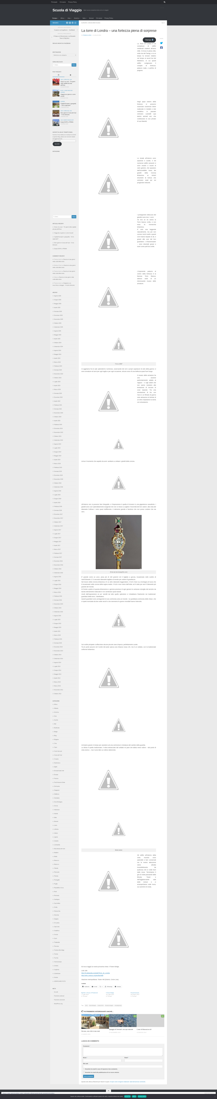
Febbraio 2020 (58, 424)
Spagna (56, 919)
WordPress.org (58, 1003)
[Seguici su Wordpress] (73, 23)
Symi (55, 938)
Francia (56, 778)
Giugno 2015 (57, 623)
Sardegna (56, 899)
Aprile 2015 (57, 631)
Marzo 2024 (57, 362)
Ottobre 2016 (57, 569)
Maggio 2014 (57, 674)
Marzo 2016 (57, 592)
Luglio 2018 (57, 494)
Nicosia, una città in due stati (90, 1031)
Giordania (56, 798)
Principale (54, 2)
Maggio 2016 (57, 588)
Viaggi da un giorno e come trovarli (63, 233)
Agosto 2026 (57, 296)
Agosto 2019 (57, 444)
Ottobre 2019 (57, 436)
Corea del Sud (67, 79)
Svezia (56, 934)
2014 (86, 1005)
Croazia (56, 759)
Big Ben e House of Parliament (89, 992)
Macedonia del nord (59, 848)
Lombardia (57, 844)
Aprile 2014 (57, 678)
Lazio (55, 825)
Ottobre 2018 (57, 483)
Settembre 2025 (58, 327)
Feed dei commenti (59, 999)
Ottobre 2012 (57, 693)
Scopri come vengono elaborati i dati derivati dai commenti (127, 1081)
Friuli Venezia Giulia (59, 782)
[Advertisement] (64, 185)
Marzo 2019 (57, 463)
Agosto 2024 (57, 350)
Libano (56, 833)
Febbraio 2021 (58, 405)
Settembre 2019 (58, 440)
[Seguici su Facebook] (67, 23)
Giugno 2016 (57, 584)
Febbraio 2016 (58, 596)
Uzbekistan (57, 973)
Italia (84, 18)
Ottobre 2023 (57, 377)
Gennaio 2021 (58, 409)
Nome (85, 1057)
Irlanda (56, 813)
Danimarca (57, 763)
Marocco (56, 860)
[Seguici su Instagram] (75, 23)
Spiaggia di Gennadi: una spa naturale (121, 1029)
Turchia (56, 958)
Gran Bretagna (94, 23)
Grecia (56, 805)
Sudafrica (56, 930)
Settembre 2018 (58, 487)
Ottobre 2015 (57, 608)
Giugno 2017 (57, 537)
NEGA (134, 1096)
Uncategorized (118, 1005)
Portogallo (57, 880)
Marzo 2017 (57, 549)
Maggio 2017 (57, 541)
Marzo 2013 (57, 686)
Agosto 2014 (57, 662)
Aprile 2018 (57, 502)
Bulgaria (56, 739)
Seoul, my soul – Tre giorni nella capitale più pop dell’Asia (68, 83)
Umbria (56, 965)
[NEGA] (215, 1096)
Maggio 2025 (57, 335)
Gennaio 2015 (58, 643)
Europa (54, 18)
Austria (56, 720)
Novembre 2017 (58, 518)
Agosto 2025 (57, 331)
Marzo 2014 (57, 682)
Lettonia (56, 829)
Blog (62, 90)
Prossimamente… (135, 992)
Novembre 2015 (58, 604)
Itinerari (91, 18)
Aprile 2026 (57, 307)
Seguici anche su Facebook (61, 43)
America (76, 18)
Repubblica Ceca (59, 887)
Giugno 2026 (57, 299)
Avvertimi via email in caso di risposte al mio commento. (101, 1069)
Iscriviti (57, 144)
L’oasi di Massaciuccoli (144, 1029)
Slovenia (56, 915)
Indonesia (56, 809)
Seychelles (57, 903)
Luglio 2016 (57, 580)
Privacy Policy (72, 2)
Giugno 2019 (57, 452)
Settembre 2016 (58, 572)
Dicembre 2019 (58, 428)
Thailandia (57, 942)
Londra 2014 (100, 1005)
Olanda (56, 868)
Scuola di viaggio (109, 1005)
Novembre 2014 (58, 650)
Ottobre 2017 (57, 522)
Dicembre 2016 (58, 561)
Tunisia (56, 954)
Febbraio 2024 (58, 366)
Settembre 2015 (58, 611)
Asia (69, 18)
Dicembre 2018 (58, 475)
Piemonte (56, 872)
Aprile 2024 (57, 358)
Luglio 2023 (57, 381)
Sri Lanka (56, 922)
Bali (55, 724)
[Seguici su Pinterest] (70, 23)
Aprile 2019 (57, 459)
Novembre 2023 (58, 374)
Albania (56, 708)
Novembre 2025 (58, 319)
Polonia (56, 876)
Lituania (56, 841)
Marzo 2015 (57, 635)
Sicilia (55, 907)
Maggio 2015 (57, 627)
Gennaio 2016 (58, 600)
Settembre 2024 (58, 346)
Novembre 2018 (58, 479)
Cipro (55, 747)
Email (126, 1057)
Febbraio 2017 (58, 553)
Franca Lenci (87, 35)
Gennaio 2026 (58, 311)
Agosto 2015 (57, 615)
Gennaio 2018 (58, 510)
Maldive (56, 852)
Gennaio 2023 (58, 393)
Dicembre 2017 (58, 514)
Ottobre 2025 (57, 323)
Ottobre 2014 (57, 654)
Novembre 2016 (58, 565)
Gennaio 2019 (58, 471)
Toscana (56, 946)
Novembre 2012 (58, 689)
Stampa (148, 40)
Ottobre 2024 (57, 342)
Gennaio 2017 (58, 557)
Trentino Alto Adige (59, 950)
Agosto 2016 (57, 576)
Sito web (85, 1063)
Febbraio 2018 (58, 506)
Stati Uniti (56, 926)
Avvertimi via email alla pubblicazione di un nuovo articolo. (102, 1072)
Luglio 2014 (57, 666)
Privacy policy (142, 1096)
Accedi (56, 992)
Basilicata (56, 727)
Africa (62, 18)
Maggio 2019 (57, 455)
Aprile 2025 (57, 338)
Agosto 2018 (57, 491)
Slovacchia (57, 911)
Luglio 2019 (57, 448)
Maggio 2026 (57, 303)
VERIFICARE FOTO (60, 981)
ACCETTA (127, 1096)
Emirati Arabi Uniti (68, 120)
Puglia (55, 883)
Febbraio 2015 (58, 639)
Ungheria (56, 969)
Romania (56, 895)
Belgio (55, 731)
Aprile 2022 (57, 401)
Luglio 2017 (57, 533)
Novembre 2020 (58, 413)
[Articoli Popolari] (70, 75)
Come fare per (68, 90)
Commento (86, 1046)
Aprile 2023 (57, 385)
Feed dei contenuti (59, 996)
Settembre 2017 (58, 526)
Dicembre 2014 (58, 647)
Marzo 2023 (57, 389)
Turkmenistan (58, 961)
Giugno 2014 (57, 670)
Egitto (55, 766)
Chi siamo (63, 2)
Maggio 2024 (57, 354)
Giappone (56, 790)
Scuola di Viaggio (67, 10)
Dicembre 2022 (58, 397)
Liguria (56, 837)
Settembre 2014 (58, 658)
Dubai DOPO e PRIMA (67, 122)
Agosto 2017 (57, 530)
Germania (57, 786)
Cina (55, 743)
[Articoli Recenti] (58, 75)
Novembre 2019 (58, 432)
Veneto (56, 977)
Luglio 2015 (57, 619)
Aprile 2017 (57, 545)
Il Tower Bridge (110, 992)
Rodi (55, 891)
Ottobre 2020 (57, 416)
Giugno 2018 (57, 498)
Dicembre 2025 (58, 315)
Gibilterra (56, 794)
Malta (55, 856)
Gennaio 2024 (58, 370)
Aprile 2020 (57, 420)
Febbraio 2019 (58, 467)
